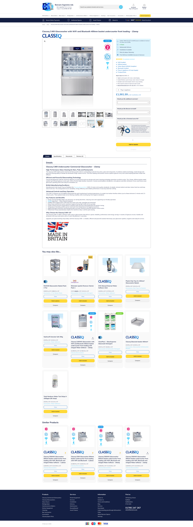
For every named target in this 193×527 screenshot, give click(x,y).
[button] (44, 41)
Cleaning (103, 15)
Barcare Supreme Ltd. (64, 5)
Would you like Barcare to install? (126, 108)
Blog (99, 504)
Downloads (101, 508)
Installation (73, 502)
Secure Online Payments (53, 20)
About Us (115, 20)
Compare (133, 149)
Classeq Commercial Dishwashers (51, 497)
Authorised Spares (76, 20)
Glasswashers (54, 15)
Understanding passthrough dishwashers (109, 510)
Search (121, 7)
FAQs (99, 512)
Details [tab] (47, 156)
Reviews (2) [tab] (80, 156)
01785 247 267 (133, 507)
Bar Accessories (111, 15)
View (55, 296)
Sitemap (100, 516)
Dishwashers (45, 15)
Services (72, 500)
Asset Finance (97, 20)
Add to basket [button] (83, 301)
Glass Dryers (62, 15)
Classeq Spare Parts (131, 15)
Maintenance (73, 506)
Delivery (72, 504)
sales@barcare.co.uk (131, 510)
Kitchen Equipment (94, 15)
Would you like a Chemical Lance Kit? (127, 118)
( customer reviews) (129, 59)
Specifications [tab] (58, 156)
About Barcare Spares (104, 514)
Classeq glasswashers (80, 187)
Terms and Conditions (104, 502)
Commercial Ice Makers (81, 15)
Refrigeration (70, 15)
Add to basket (133, 144)
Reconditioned (74, 508)
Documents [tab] (69, 156)
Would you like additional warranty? (127, 99)
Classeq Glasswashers (48, 500)
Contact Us (101, 500)
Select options (55, 301)
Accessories (120, 15)
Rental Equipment (145, 15)
